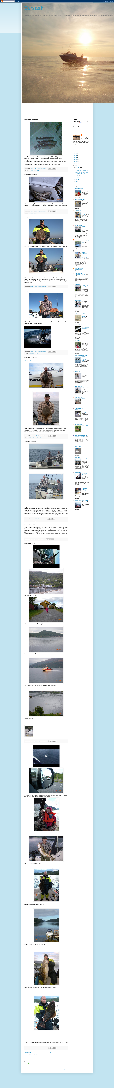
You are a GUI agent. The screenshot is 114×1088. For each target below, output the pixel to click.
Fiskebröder (77, 284)
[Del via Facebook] (54, 169)
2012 (75, 161)
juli (76, 181)
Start (50, 1052)
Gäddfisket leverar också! (80, 436)
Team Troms (77, 457)
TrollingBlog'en (78, 273)
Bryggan (83, 398)
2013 (75, 159)
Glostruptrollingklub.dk (80, 199)
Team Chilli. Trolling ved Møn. (81, 500)
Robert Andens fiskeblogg (81, 435)
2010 (75, 165)
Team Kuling (77, 371)
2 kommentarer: (41, 518)
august (77, 179)
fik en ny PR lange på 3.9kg (34, 520)
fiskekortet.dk (77, 129)
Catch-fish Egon (78, 386)
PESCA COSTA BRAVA (80, 251)
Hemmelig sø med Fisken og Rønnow (85, 213)
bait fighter (77, 340)
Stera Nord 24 (84, 226)
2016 (75, 154)
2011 (75, 163)
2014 (75, 157)
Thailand (83, 189)
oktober (77, 175)
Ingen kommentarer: (42, 168)
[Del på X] (52, 169)
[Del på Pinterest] (55, 169)
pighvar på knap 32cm (33, 353)
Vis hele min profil (77, 146)
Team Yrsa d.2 (78, 446)
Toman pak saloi (85, 342)
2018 (75, 152)
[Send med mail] (49, 169)
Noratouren (84, 372)
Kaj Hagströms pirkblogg (80, 313)
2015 (75, 155)
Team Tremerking (79, 268)
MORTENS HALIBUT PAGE (81, 355)
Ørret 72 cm (84, 387)
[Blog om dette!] (51, 169)
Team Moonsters (79, 487)
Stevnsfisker (78, 472)
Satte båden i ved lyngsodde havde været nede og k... (81, 169)
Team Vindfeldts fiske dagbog (82, 240)
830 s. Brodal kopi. (78, 269)
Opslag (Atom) (33, 1055)
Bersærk (33, 8)
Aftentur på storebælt (33, 213)
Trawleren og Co (78, 210)
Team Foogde (78, 300)
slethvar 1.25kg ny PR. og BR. (35, 437)
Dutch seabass (78, 324)
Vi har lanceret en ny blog (80, 274)
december (78, 167)
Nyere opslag (28, 1052)
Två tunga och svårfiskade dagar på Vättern (85, 489)
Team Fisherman (79, 188)
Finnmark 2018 (85, 425)
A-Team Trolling (78, 225)
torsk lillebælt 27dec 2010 (34, 170)
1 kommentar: (41, 539)
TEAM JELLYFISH (79, 397)
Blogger (64, 1069)
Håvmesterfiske (78, 424)
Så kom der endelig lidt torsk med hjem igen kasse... (81, 173)
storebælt (28, 360)
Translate (84, 123)
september (78, 177)
